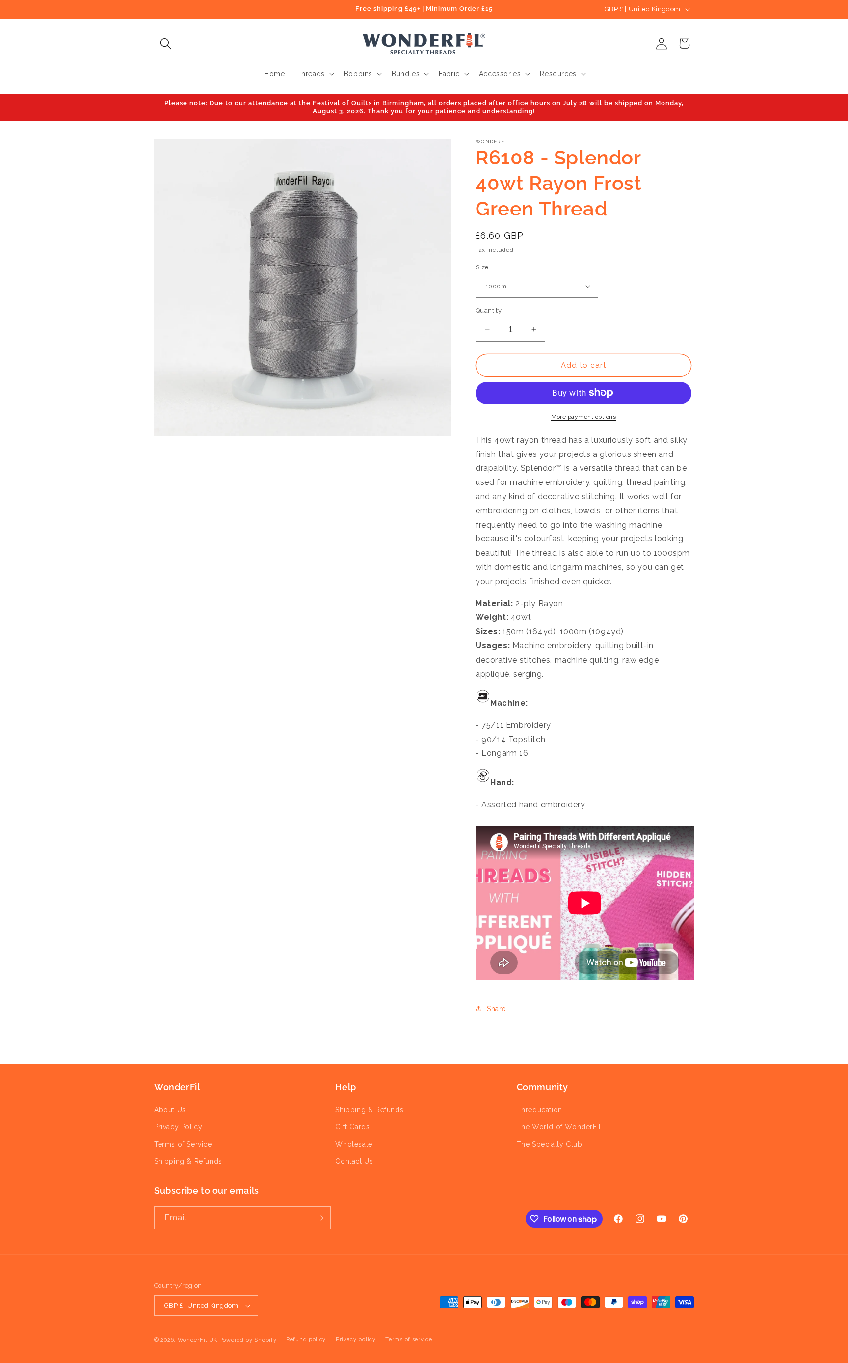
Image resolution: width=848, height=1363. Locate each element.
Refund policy (306, 1339)
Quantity (489, 310)
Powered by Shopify (248, 1340)
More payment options (583, 416)
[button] (165, 43)
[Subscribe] (319, 1217)
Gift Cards (352, 1127)
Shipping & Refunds (188, 1161)
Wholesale (353, 1144)
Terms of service (408, 1339)
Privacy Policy (178, 1127)
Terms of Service (183, 1144)
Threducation (539, 1110)
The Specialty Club (550, 1144)
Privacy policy (356, 1339)
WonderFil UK (197, 1340)
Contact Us (354, 1161)
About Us (170, 1110)
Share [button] (496, 1008)
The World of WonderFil (559, 1127)
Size (482, 266)
